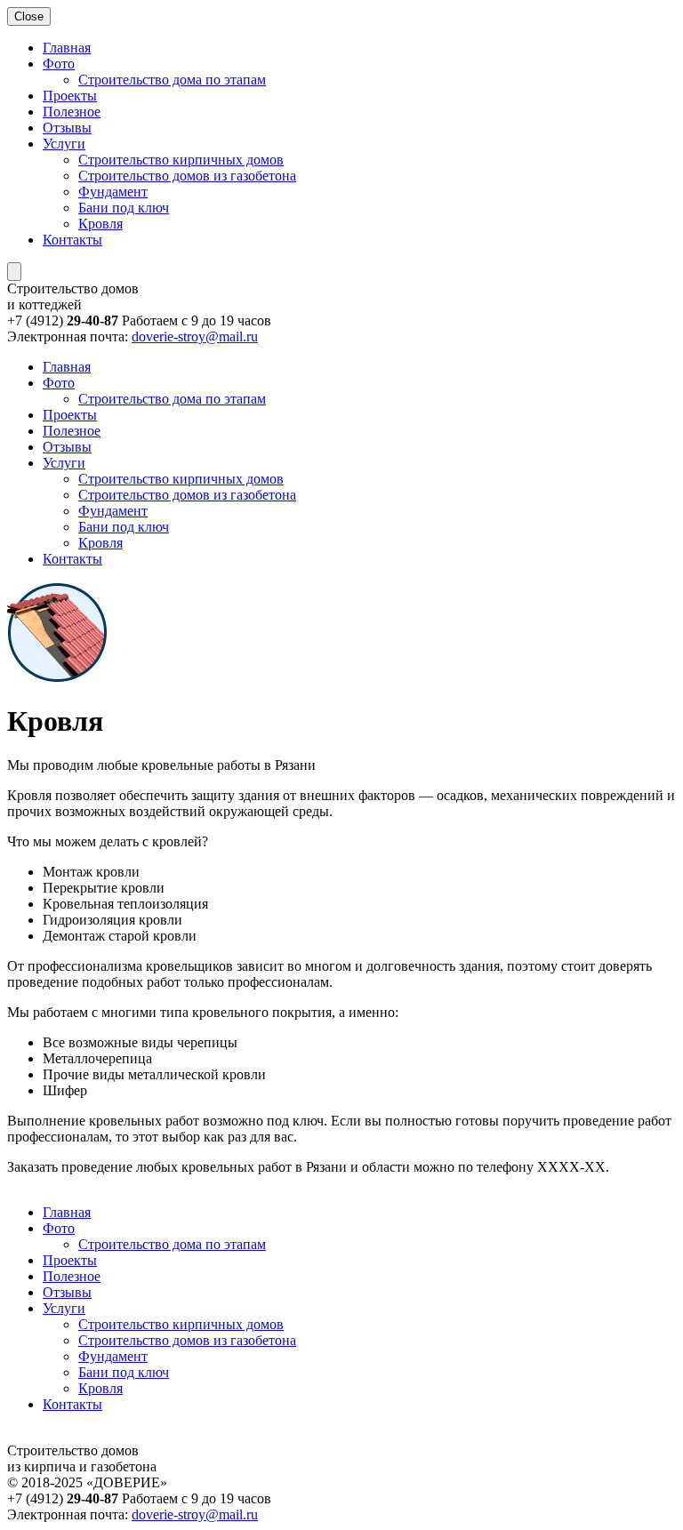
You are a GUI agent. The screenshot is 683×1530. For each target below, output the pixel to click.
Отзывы (67, 127)
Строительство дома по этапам (172, 79)
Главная (67, 47)
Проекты (70, 95)
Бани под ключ (123, 207)
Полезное (71, 111)
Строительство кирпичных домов (181, 159)
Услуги (64, 143)
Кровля (100, 223)
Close (29, 16)
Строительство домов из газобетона (187, 175)
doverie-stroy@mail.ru (195, 336)
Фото (59, 63)
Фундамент (113, 191)
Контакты (72, 239)
